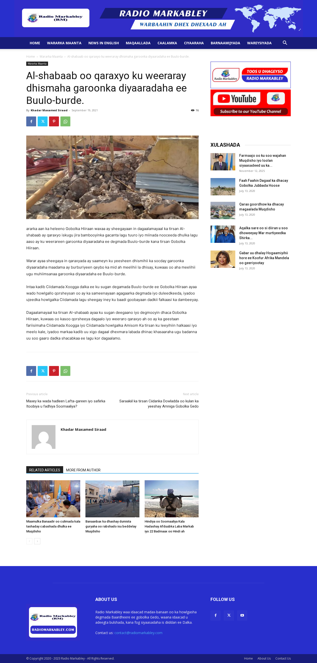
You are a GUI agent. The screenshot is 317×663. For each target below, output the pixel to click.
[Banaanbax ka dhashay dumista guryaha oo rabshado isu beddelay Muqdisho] (112, 498)
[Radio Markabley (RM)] (158, 18)
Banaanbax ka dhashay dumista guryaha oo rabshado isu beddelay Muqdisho (110, 526)
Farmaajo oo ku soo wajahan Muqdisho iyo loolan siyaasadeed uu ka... (262, 160)
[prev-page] (29, 541)
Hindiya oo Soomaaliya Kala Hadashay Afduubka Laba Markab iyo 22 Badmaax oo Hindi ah (169, 526)
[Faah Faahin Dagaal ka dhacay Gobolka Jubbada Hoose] (223, 186)
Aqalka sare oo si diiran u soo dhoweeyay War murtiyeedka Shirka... (263, 233)
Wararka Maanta (64, 43)
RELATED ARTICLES (44, 470)
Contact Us (283, 658)
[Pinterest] (54, 121)
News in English (103, 43)
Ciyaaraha (194, 43)
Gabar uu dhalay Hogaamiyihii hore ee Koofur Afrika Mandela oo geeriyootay (264, 258)
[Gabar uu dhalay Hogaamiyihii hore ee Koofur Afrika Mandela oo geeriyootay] (223, 259)
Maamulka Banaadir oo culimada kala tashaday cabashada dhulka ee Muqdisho (53, 526)
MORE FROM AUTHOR (83, 470)
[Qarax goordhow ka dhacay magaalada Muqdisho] (223, 210)
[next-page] (37, 541)
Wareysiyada (259, 43)
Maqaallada (138, 43)
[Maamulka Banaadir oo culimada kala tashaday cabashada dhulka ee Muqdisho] (53, 498)
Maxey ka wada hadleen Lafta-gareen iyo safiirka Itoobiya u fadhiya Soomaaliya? (65, 404)
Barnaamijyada (225, 43)
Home (35, 43)
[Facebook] (31, 121)
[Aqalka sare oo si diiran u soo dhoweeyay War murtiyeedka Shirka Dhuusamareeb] (223, 234)
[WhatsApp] (65, 121)
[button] (285, 43)
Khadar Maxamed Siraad (49, 110)
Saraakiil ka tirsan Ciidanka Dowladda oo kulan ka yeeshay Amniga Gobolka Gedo (159, 404)
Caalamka (167, 43)
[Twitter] (43, 121)
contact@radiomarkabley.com (138, 632)
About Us (264, 658)
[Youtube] (242, 615)
